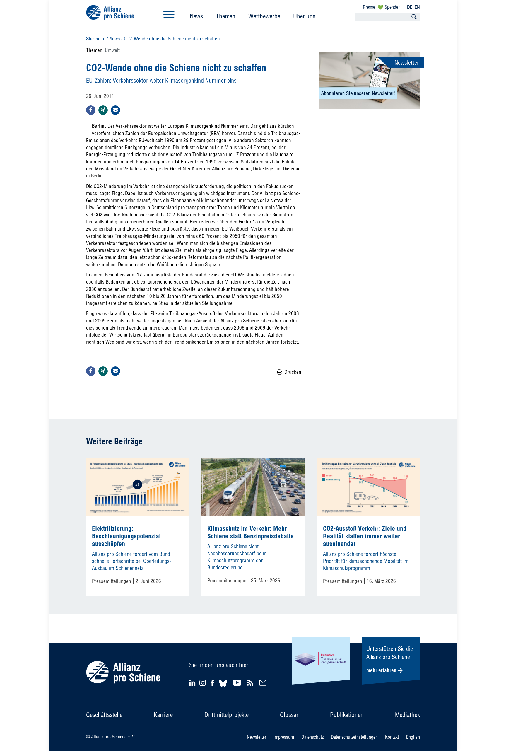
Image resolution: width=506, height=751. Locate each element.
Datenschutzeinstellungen (354, 737)
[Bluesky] (223, 688)
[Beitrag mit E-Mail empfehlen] (115, 110)
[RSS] (251, 683)
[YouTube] (238, 683)
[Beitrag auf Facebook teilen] (90, 110)
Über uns (304, 16)
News (196, 16)
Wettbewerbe (264, 16)
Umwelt (112, 50)
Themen (225, 16)
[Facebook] (213, 683)
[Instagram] (203, 684)
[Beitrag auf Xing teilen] (103, 110)
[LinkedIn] (193, 683)
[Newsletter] (263, 683)
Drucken (292, 372)
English (413, 737)
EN (417, 7)
